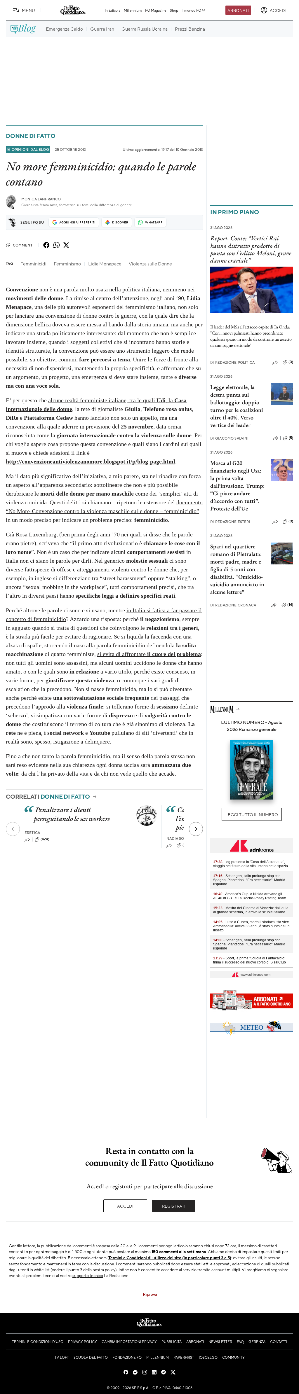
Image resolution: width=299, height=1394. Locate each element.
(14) (290, 605)
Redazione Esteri (230, 522)
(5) (291, 438)
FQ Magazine (155, 10)
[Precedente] (13, 829)
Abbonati (238, 10)
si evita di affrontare (149, 654)
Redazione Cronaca (233, 605)
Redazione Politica (232, 362)
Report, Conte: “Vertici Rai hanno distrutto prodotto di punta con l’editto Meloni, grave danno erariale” (250, 249)
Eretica (32, 832)
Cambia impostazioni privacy (129, 1341)
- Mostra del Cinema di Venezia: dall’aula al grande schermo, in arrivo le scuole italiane (250, 910)
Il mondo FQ (191, 10)
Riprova (150, 1294)
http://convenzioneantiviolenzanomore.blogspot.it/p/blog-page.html (90, 461)
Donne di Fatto (30, 135)
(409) (187, 845)
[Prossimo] (196, 829)
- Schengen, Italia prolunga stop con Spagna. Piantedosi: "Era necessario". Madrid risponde (249, 880)
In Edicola (112, 10)
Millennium (133, 10)
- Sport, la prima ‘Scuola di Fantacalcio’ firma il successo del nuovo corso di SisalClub (249, 960)
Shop (174, 10)
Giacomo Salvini (229, 438)
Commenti (23, 245)
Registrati (174, 1205)
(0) (290, 362)
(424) (45, 839)
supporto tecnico (87, 1275)
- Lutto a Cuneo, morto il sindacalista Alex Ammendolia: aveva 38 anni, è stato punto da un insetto (251, 926)
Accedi (125, 1205)
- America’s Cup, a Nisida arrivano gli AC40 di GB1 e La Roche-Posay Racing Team (249, 896)
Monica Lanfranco (41, 199)
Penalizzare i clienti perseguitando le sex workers (72, 814)
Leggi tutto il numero (251, 814)
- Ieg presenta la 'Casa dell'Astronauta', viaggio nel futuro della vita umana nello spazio (250, 864)
